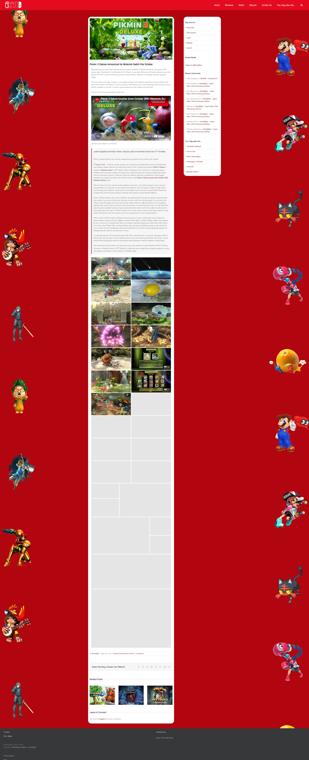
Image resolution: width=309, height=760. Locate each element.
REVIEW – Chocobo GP (208, 78)
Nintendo (116, 653)
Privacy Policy (9, 756)
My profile (190, 28)
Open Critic (160, 738)
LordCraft (190, 167)
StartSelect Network (194, 146)
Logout (189, 48)
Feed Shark (169, 738)
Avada (23, 747)
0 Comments (140, 653)
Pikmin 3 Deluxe (159, 167)
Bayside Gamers (192, 172)
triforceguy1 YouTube (195, 161)
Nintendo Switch (106, 170)
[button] (301, 5)
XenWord (32, 747)
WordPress (16, 747)
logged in (102, 719)
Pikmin (132, 653)
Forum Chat (191, 151)
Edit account (191, 33)
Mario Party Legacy (194, 156)
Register (190, 43)
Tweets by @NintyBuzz (193, 65)
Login (189, 38)
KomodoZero (95, 653)
